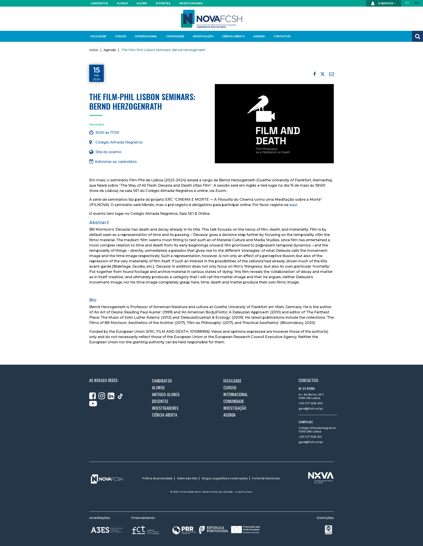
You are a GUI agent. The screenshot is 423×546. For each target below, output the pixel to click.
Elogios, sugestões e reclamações (225, 478)
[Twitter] (322, 74)
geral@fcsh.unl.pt (311, 408)
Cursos (120, 36)
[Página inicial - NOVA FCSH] (211, 18)
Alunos (122, 3)
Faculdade (98, 36)
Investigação (203, 36)
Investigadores (190, 3)
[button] (417, 36)
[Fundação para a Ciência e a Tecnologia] (146, 530)
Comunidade (175, 36)
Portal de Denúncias (266, 478)
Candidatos (99, 3)
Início (93, 50)
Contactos (282, 36)
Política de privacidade (157, 478)
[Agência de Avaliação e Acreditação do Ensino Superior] (106, 530)
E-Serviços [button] (386, 3)
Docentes (163, 3)
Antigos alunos (166, 394)
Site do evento (108, 152)
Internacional (146, 36)
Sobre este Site (187, 478)
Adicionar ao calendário (116, 162)
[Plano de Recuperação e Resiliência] (216, 530)
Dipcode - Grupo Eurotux (237, 491)
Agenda (259, 36)
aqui (293, 205)
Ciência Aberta (233, 36)
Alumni (142, 3)
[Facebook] (314, 74)
